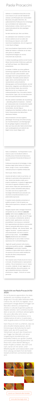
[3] (19, 389)
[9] (29, 375)
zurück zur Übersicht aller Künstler (19, 393)
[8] (29, 368)
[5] (9, 375)
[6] (29, 382)
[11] (9, 368)
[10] (19, 368)
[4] (9, 389)
